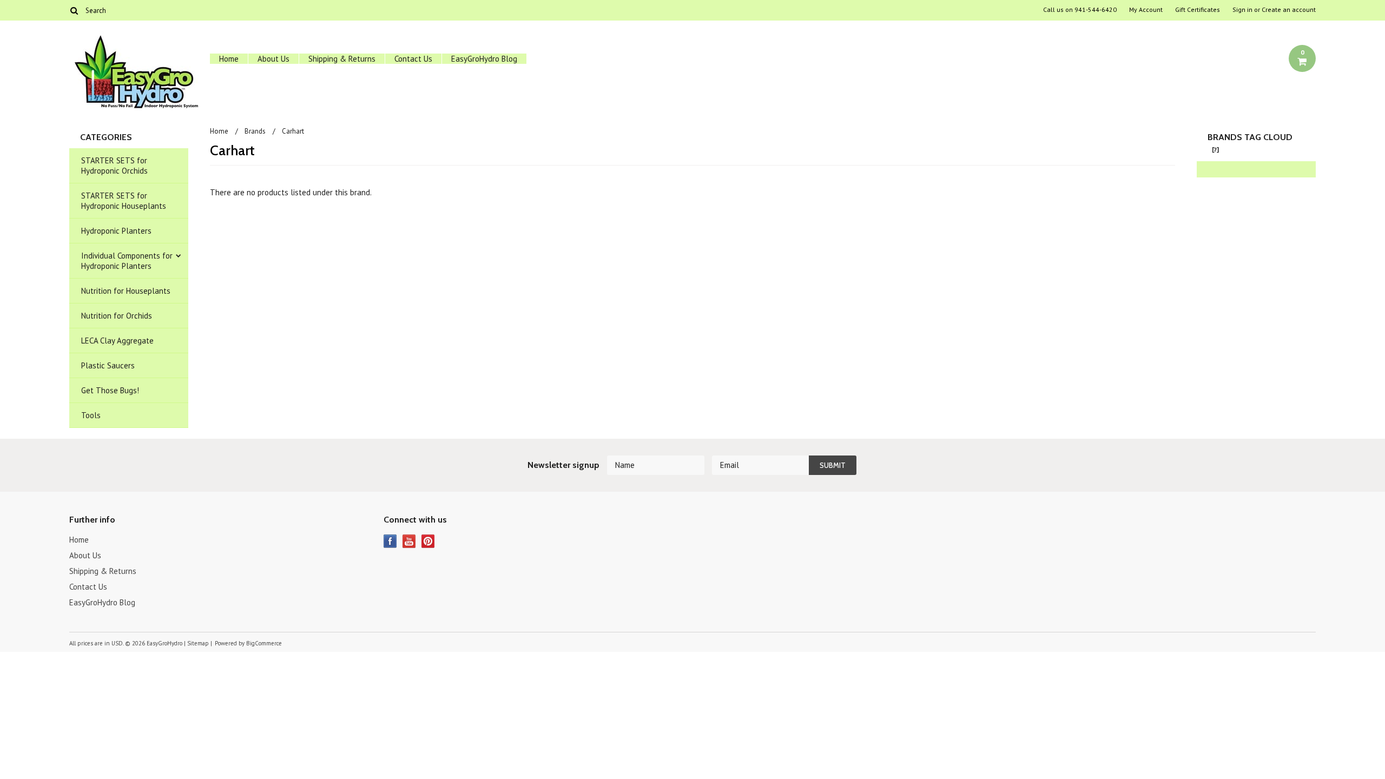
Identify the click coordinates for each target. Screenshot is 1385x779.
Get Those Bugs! (110, 390)
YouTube (409, 541)
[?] (1215, 150)
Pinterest (428, 541)
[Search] (73, 10)
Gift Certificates (1197, 10)
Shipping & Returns (341, 59)
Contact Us (413, 59)
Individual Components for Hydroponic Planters (127, 260)
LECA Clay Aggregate (117, 340)
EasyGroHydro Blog (484, 59)
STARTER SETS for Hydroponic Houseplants (123, 200)
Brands (255, 131)
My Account (1146, 10)
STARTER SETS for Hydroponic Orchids (114, 165)
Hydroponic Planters (116, 231)
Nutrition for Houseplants (125, 291)
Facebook (390, 541)
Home (229, 59)
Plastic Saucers (108, 365)
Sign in (1242, 10)
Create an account (1289, 10)
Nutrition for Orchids (116, 316)
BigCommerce (264, 643)
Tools (91, 415)
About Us (273, 59)
